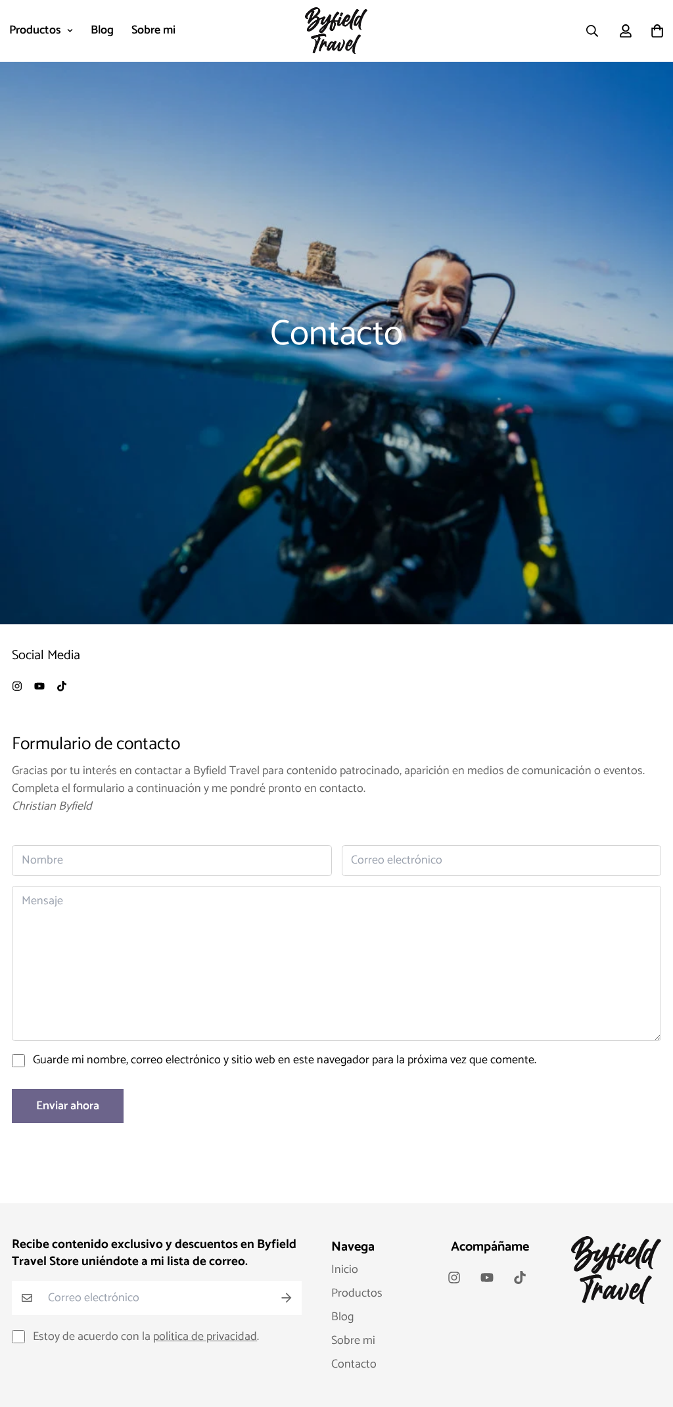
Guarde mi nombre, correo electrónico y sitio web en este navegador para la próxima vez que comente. (284, 1060)
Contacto (354, 1364)
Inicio (344, 1270)
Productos (35, 30)
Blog (102, 30)
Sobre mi (153, 30)
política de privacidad (205, 1337)
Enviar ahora (67, 1106)
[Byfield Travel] (336, 31)
